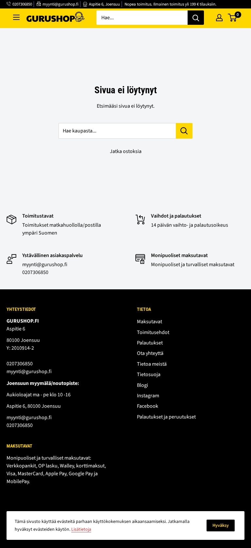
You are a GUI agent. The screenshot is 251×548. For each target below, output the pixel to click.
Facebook (147, 406)
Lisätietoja (81, 529)
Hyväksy (220, 525)
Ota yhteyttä (150, 353)
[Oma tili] (219, 17)
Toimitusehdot (153, 332)
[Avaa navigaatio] (16, 17)
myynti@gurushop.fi (60, 4)
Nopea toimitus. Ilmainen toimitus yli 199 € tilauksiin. (170, 4)
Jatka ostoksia (126, 151)
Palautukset (150, 342)
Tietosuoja (148, 374)
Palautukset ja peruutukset (166, 416)
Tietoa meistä (152, 364)
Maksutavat (149, 321)
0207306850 (22, 4)
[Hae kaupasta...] (184, 131)
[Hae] (196, 17)
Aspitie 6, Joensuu (104, 4)
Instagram (148, 395)
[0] (232, 18)
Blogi (142, 385)
